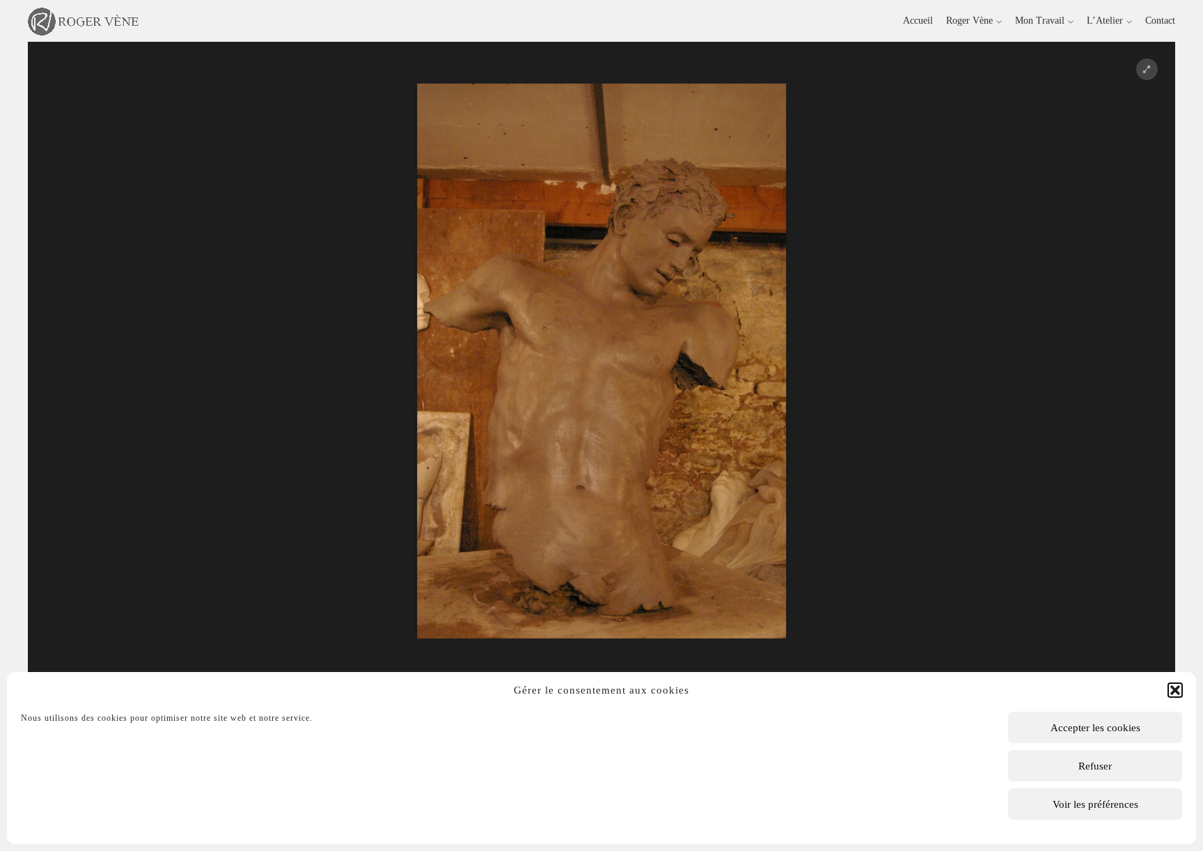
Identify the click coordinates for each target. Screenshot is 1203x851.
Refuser (1095, 766)
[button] (1175, 690)
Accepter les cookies (1095, 727)
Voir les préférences (1095, 804)
